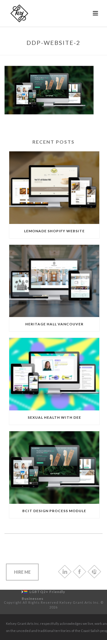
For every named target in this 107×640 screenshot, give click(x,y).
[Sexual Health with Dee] (54, 374)
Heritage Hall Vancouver (54, 324)
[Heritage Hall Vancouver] (54, 281)
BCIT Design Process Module (54, 511)
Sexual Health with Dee (54, 417)
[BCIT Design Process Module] (54, 467)
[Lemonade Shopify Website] (54, 187)
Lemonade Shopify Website (54, 231)
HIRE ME (22, 572)
